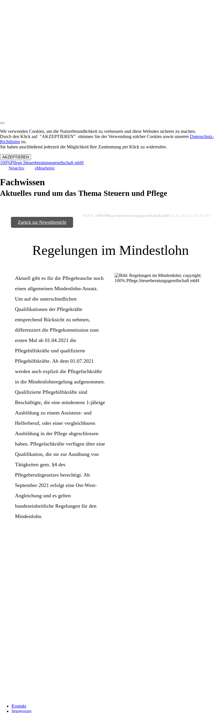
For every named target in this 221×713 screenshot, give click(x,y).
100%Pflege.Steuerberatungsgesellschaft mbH (42, 162)
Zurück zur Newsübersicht (42, 222)
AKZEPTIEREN (15, 157)
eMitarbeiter (45, 168)
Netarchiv (16, 168)
